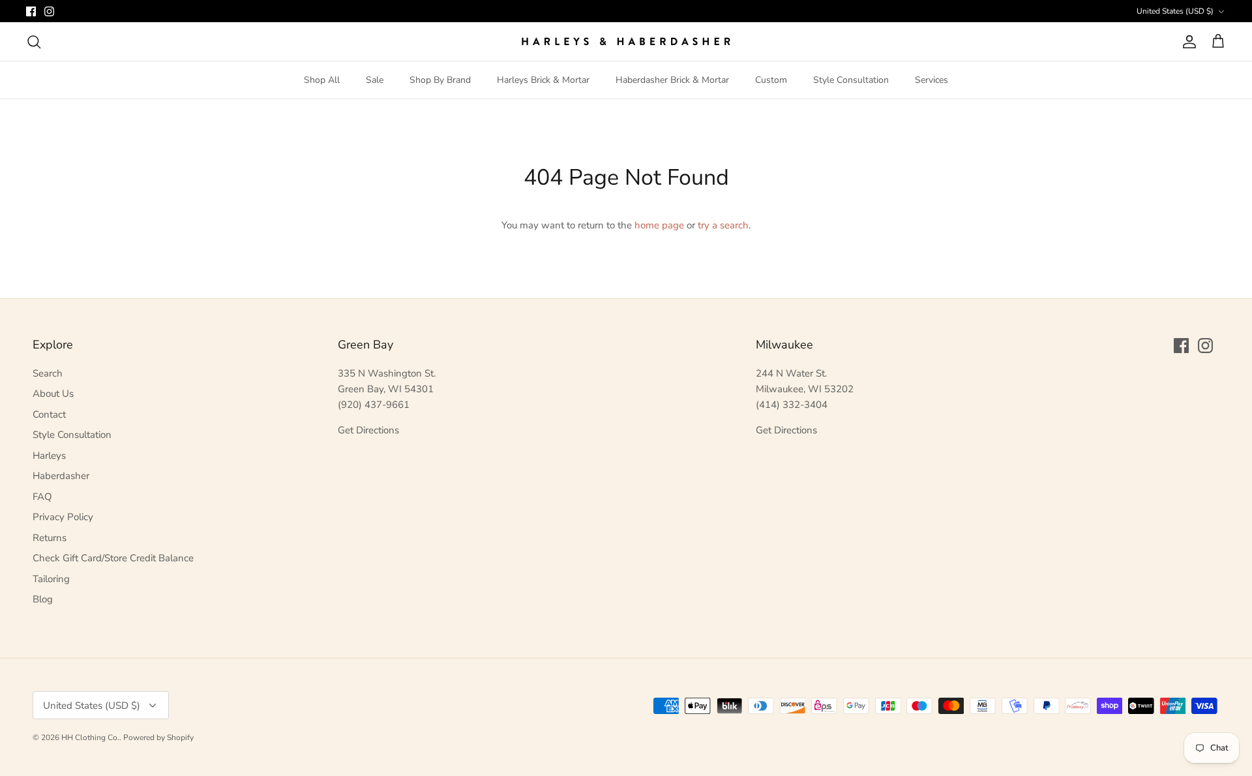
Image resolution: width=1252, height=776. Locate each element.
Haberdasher (61, 475)
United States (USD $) (1175, 11)
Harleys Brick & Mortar (543, 80)
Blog (43, 599)
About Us (53, 393)
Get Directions (368, 430)
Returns (50, 537)
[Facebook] (31, 11)
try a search (723, 225)
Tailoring (51, 578)
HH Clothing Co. (90, 737)
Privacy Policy (63, 516)
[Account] (1186, 42)
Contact (49, 414)
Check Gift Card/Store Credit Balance (113, 558)
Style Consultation (851, 80)
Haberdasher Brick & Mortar (672, 80)
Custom (771, 80)
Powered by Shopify (158, 737)
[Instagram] (49, 11)
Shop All (322, 80)
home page (659, 225)
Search (48, 373)
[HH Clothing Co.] (626, 41)
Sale (374, 80)
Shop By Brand (440, 80)
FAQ (42, 496)
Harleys (49, 455)
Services (931, 80)
